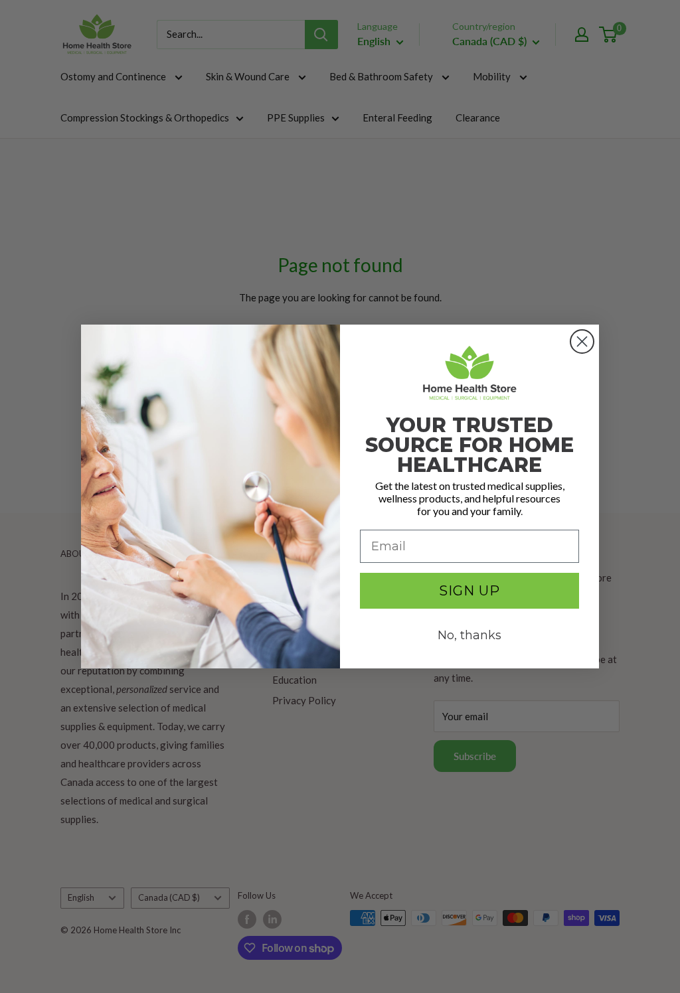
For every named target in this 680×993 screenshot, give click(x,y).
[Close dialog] (582, 341)
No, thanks (469, 635)
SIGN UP (469, 591)
